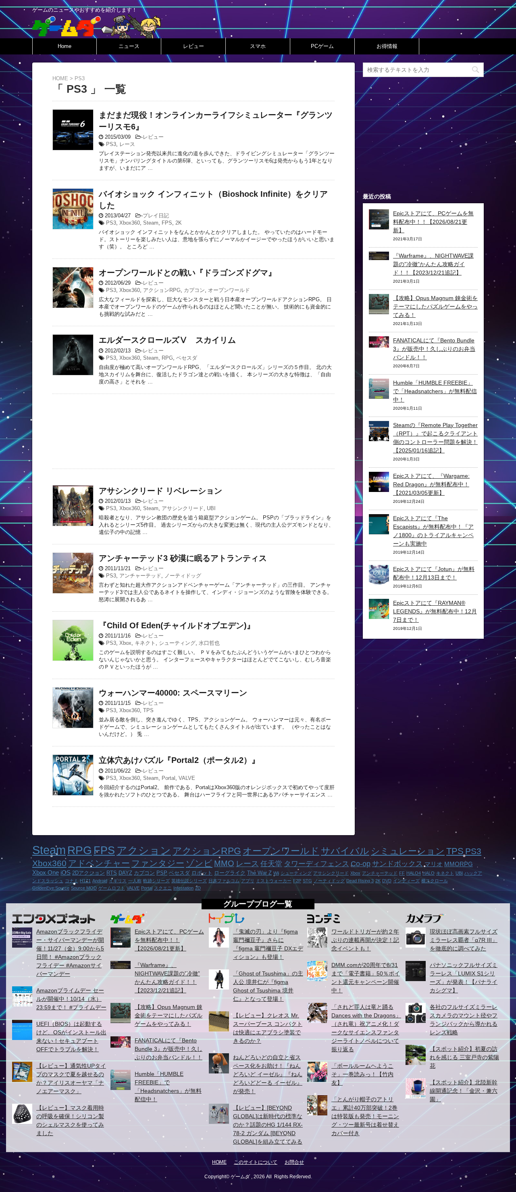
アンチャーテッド (140, 576)
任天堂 (271, 864)
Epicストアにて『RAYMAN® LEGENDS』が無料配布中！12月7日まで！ (435, 611)
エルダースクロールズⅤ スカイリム (167, 340)
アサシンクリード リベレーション (160, 490)
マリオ (433, 864)
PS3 (111, 144)
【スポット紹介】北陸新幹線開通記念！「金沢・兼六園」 (463, 1090)
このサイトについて (255, 1162)
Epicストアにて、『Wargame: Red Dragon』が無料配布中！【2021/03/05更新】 (431, 484)
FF (402, 873)
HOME (219, 1162)
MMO (224, 863)
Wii (276, 873)
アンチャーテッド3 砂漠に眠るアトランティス (183, 558)
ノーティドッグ (182, 576)
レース (127, 144)
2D (198, 888)
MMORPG (458, 864)
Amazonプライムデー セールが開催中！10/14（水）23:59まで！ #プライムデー (71, 999)
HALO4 (413, 873)
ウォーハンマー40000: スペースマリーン (173, 692)
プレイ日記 (156, 216)
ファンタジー (157, 863)
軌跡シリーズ (156, 880)
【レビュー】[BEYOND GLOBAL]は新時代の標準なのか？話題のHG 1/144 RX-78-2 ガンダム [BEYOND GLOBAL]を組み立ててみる (268, 1124)
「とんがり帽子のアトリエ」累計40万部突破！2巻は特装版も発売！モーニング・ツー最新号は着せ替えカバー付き (365, 1116)
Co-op (360, 864)
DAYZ (125, 873)
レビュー (193, 46)
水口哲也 (209, 643)
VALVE (187, 778)
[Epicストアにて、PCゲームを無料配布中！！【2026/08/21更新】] (379, 225)
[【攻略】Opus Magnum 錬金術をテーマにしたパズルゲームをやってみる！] (379, 309)
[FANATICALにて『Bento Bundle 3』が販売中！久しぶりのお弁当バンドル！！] (379, 343)
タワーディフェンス (316, 864)
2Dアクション (88, 873)
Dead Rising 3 (360, 880)
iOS (65, 872)
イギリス (118, 880)
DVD (386, 880)
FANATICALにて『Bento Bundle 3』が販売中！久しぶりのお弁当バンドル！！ (434, 349)
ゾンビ (199, 863)
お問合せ (294, 1162)
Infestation (183, 888)
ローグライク (230, 873)
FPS (167, 223)
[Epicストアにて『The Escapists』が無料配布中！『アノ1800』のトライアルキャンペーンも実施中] (379, 530)
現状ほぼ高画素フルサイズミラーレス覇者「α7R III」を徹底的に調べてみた (463, 940)
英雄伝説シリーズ (189, 880)
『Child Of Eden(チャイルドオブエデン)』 (177, 625)
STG (307, 880)
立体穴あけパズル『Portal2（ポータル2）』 (179, 760)
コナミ (71, 880)
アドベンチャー (99, 863)
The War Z (259, 873)
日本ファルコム (223, 880)
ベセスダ (186, 358)
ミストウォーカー (273, 880)
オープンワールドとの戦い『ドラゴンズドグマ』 (187, 272)
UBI (211, 508)
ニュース (129, 46)
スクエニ (163, 888)
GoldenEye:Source (50, 888)
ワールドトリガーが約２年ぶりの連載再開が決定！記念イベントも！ (365, 940)
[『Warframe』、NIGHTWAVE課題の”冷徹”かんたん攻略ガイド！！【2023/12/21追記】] (379, 255)
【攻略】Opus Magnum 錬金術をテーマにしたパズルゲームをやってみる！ (435, 306)
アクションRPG (162, 290)
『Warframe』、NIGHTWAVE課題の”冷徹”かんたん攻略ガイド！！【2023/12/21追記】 (433, 264)
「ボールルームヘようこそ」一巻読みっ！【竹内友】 (362, 1074)
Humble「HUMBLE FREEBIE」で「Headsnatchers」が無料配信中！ (435, 391)
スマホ (258, 46)
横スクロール (434, 880)
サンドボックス (397, 864)
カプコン (194, 290)
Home (64, 46)
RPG (167, 358)
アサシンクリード (183, 508)
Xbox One (45, 872)
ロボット (201, 873)
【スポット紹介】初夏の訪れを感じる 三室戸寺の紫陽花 (464, 1057)
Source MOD (84, 888)
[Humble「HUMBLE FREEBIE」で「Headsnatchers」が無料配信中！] (379, 394)
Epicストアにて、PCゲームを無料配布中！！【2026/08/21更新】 (433, 221)
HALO (428, 873)
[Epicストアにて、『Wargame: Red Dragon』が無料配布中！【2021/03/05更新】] (379, 487)
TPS (148, 710)
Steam (150, 223)
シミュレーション (408, 851)
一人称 (134, 880)
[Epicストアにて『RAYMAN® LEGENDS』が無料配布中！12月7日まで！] (379, 614)
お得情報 (387, 46)
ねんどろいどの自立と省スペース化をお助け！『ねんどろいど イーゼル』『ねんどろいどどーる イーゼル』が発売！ (267, 1074)
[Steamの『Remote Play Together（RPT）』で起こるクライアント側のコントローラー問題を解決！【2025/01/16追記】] (379, 436)
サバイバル (345, 851)
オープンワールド (229, 290)
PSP (161, 873)
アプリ (247, 880)
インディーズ (406, 880)
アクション (144, 850)
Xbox (125, 643)
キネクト (145, 643)
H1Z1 (85, 880)
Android (99, 880)
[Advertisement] (193, 429)
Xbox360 (129, 223)
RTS (111, 873)
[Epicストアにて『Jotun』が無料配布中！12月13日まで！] (379, 580)
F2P (297, 880)
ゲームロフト (111, 888)
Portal (168, 778)
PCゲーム (322, 46)
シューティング (177, 643)
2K (178, 223)
